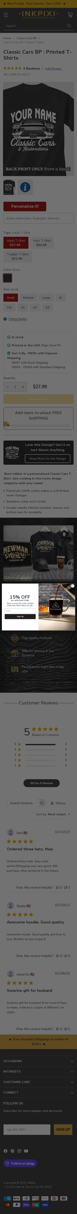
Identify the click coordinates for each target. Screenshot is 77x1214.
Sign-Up (20, 617)
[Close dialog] (72, 586)
